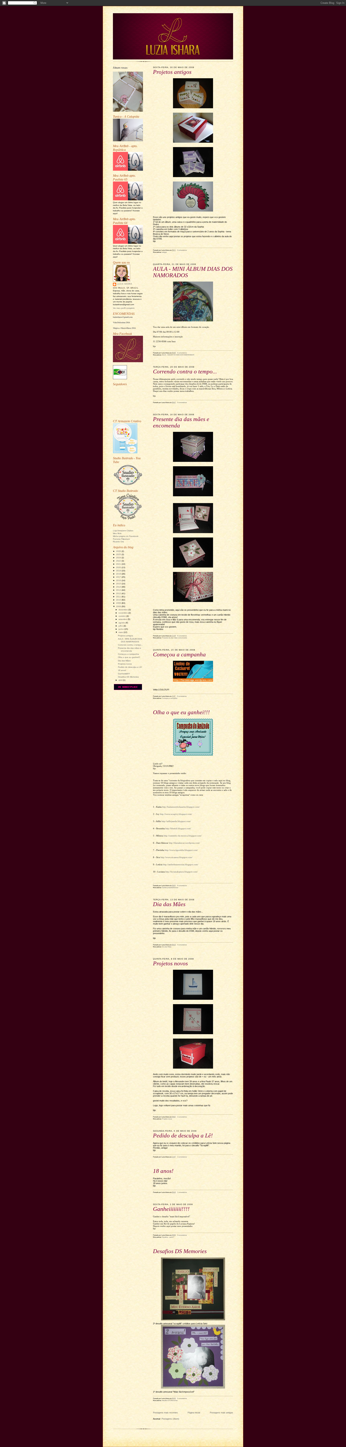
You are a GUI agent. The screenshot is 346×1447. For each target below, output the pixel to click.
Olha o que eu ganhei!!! (129, 657)
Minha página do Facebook (125, 536)
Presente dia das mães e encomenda (174, 638)
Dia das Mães (124, 661)
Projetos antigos (125, 636)
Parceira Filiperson (121, 539)
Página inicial (194, 1412)
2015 (119, 584)
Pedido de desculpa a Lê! (130, 667)
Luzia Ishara (124, 284)
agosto (122, 623)
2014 (119, 587)
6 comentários (182, 636)
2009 (119, 603)
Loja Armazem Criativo (123, 530)
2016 (119, 580)
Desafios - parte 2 (168, 1237)
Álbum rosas (120, 68)
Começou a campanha (128, 654)
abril (121, 680)
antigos (164, 252)
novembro (123, 613)
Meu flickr (117, 533)
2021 (119, 564)
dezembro (123, 610)
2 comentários (182, 1117)
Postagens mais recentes (165, 1412)
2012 (119, 593)
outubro (122, 616)
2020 (119, 567)
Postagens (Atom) (170, 1419)
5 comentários (182, 353)
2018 (119, 574)
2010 (119, 600)
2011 (119, 597)
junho (121, 629)
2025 (119, 554)
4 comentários (182, 945)
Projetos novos (125, 664)
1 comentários (182, 1192)
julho (121, 626)
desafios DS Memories (170, 1400)
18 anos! (122, 670)
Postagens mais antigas (221, 1412)
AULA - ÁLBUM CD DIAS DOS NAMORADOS (178, 355)
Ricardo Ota (118, 541)
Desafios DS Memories (128, 677)
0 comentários (182, 250)
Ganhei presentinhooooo (170, 887)
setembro (123, 619)
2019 (119, 571)
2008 (119, 606)
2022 (119, 561)
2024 (119, 558)
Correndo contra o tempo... (130, 645)
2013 (119, 590)
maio (121, 632)
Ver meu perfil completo (124, 308)
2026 (119, 551)
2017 (119, 577)
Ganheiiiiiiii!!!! (124, 674)
